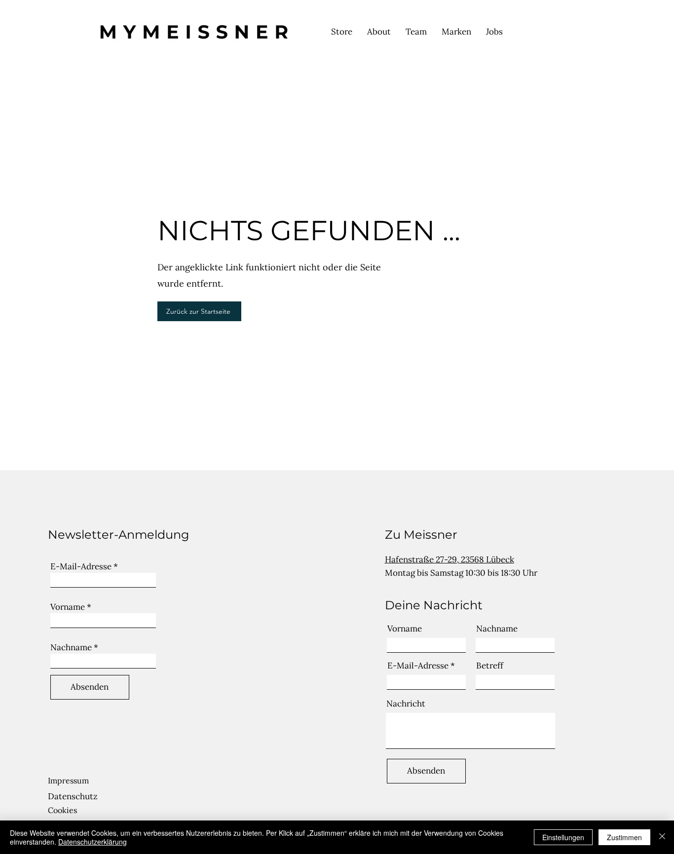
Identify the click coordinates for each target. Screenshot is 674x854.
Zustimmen (624, 837)
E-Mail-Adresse (81, 566)
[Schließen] (662, 837)
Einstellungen (563, 837)
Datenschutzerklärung (92, 842)
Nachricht (405, 704)
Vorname (67, 607)
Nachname (71, 647)
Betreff (489, 666)
